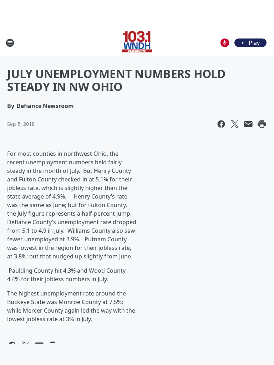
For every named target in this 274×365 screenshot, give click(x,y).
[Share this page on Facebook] (221, 124)
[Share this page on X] (235, 124)
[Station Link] (137, 42)
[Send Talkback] (224, 42)
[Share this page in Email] (248, 124)
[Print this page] (262, 124)
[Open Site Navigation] (10, 42)
